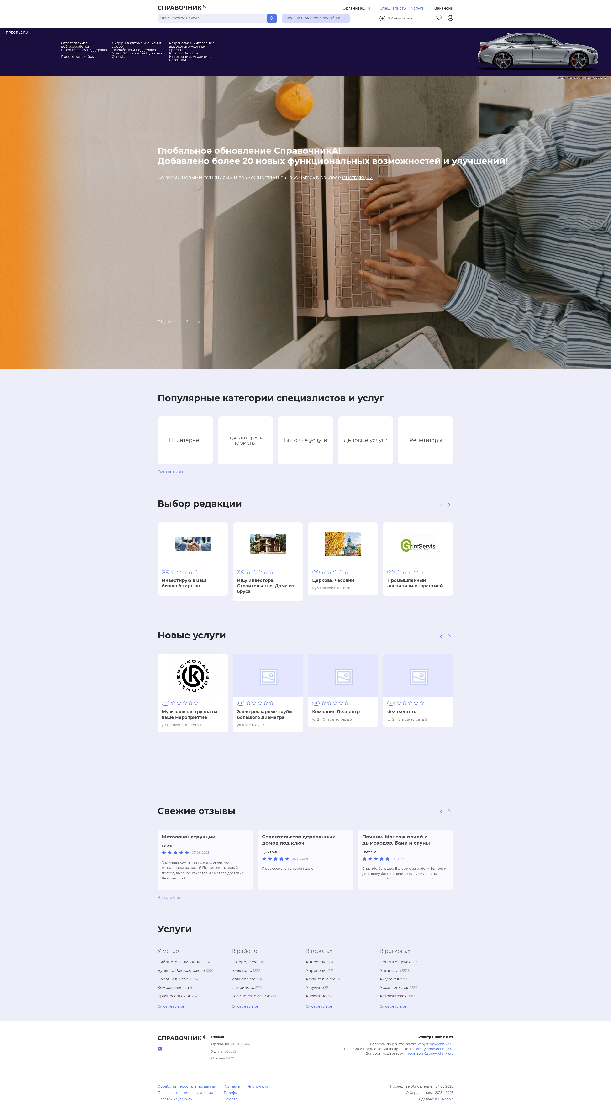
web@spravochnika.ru (435, 1044)
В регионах (395, 951)
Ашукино (315, 988)
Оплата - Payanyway (175, 1099)
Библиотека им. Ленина (181, 962)
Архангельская (394, 988)
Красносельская (174, 996)
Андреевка (316, 962)
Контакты (232, 1086)
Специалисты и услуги (402, 8)
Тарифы (230, 1093)
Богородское (245, 962)
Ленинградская (395, 962)
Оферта (230, 1099)
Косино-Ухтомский (250, 996)
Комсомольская (173, 988)
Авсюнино (316, 996)
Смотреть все (171, 472)
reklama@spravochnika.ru (431, 1049)
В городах (319, 951)
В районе (244, 951)
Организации (356, 8)
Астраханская (393, 996)
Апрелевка (316, 971)
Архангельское (321, 979)
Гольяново (242, 971)
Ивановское (244, 979)
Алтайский (390, 971)
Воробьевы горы (174, 979)
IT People (445, 1099)
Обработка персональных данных (187, 1086)
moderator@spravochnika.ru (429, 1053)
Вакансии (443, 8)
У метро (168, 951)
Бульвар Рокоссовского (181, 971)
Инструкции (357, 177)
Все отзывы (169, 898)
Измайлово (243, 988)
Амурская (389, 979)
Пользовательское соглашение (185, 1093)
